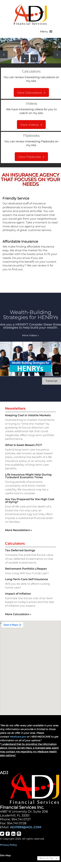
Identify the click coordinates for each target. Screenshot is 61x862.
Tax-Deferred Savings (20, 550)
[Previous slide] (4, 54)
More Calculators (18, 614)
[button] (46, 31)
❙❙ (34, 58)
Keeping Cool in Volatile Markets (28, 415)
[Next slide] (57, 54)
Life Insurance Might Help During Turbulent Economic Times (28, 476)
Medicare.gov (18, 736)
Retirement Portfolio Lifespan (26, 568)
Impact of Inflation (18, 593)
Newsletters (15, 408)
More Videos (30, 335)
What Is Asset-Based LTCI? (23, 445)
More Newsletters (18, 530)
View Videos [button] (30, 124)
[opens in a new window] (2, 835)
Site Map (5, 855)
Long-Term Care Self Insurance (26, 579)
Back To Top (47, 858)
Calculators (15, 543)
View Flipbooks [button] (29, 157)
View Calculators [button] (29, 92)
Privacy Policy (8, 844)
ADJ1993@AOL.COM (25, 827)
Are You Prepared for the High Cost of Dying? (29, 501)
